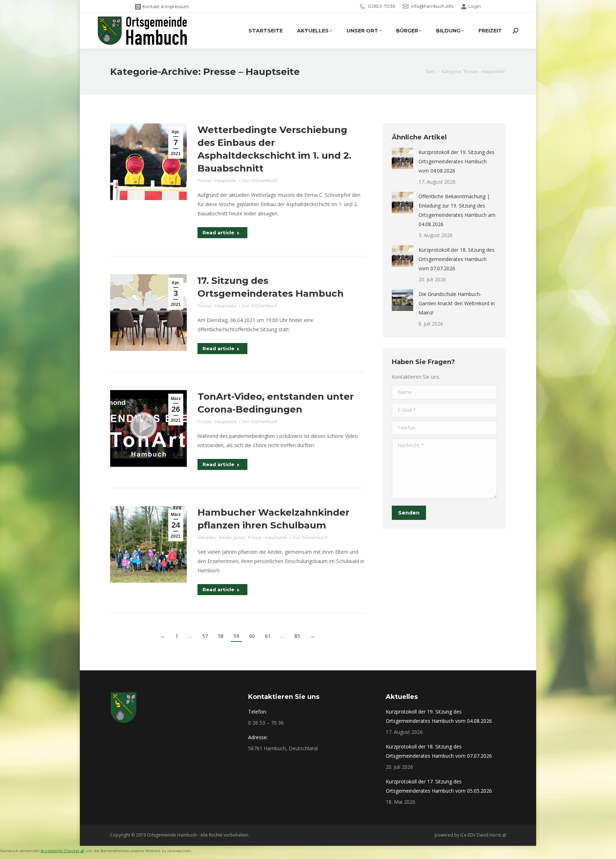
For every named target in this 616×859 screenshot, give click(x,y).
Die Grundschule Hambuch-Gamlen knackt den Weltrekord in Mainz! (457, 303)
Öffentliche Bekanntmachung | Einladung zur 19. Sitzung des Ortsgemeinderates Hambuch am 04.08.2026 (457, 210)
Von (259, 181)
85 (297, 636)
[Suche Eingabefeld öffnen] (515, 31)
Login (474, 6)
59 (236, 636)
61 (268, 636)
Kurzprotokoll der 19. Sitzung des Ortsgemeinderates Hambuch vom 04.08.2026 (456, 161)
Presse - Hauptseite (217, 181)
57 (205, 636)
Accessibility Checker (60, 850)
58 (221, 636)
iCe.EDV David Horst (480, 835)
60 (252, 636)
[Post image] (402, 158)
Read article (218, 232)
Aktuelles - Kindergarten (221, 538)
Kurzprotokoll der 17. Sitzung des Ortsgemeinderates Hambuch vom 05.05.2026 (439, 786)
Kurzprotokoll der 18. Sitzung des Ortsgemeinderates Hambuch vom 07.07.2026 (456, 259)
